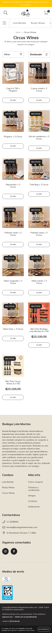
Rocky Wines (38, 23)
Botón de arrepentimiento (26, 617)
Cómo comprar (35, 482)
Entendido (44, 629)
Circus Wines (8, 493)
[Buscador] (5, 13)
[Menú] (4, 23)
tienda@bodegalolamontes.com (21, 527)
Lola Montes (19, 23)
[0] (46, 13)
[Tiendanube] (11, 621)
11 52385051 (12, 521)
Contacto (32, 501)
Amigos (32, 495)
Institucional (33, 506)
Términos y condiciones (33, 488)
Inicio (18, 32)
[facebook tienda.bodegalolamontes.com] (14, 551)
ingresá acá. (7, 617)
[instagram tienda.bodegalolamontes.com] (5, 551)
